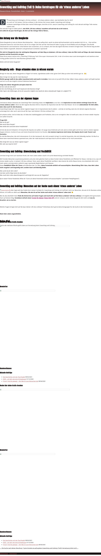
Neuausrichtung (5, 11)
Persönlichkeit (15, 11)
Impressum (13, 553)
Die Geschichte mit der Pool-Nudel (14, 377)
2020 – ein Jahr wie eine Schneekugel (14, 379)
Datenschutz (4, 553)
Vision (23, 11)
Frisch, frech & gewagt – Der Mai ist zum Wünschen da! (20, 381)
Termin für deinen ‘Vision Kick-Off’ (43, 198)
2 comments (30, 11)
